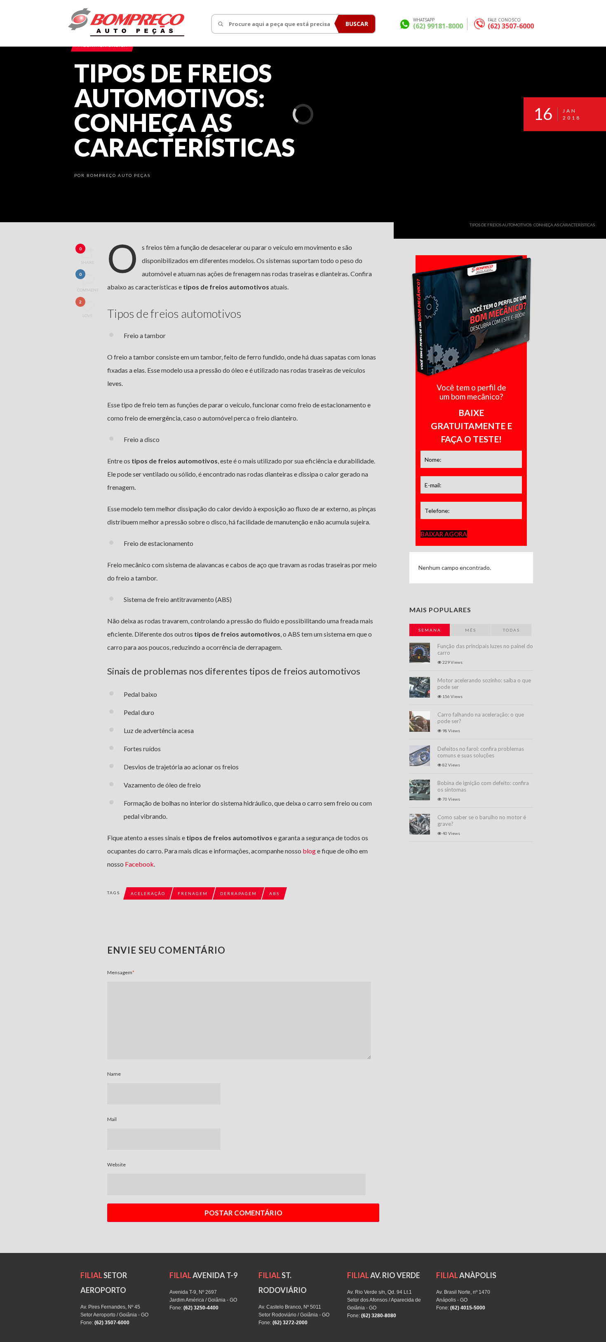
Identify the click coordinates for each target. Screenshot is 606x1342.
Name (114, 1074)
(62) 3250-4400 (200, 1308)
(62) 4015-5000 (467, 1308)
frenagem (193, 893)
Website (116, 1164)
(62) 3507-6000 (511, 26)
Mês (470, 630)
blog (309, 851)
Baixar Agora (443, 534)
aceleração (148, 893)
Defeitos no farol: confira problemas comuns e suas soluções (480, 752)
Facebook (139, 864)
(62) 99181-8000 (438, 26)
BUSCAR (356, 24)
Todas (511, 630)
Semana (429, 630)
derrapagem (238, 893)
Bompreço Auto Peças (118, 175)
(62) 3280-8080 (378, 1315)
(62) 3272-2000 (290, 1323)
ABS (274, 893)
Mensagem (120, 972)
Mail (112, 1119)
